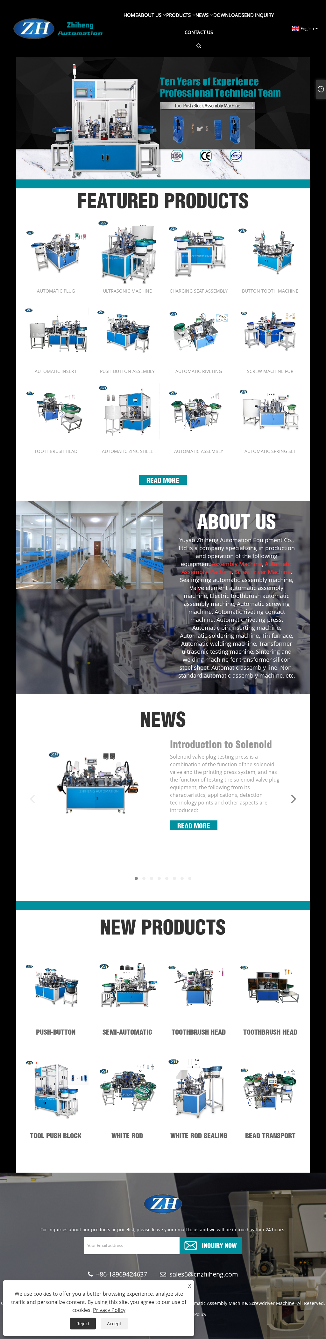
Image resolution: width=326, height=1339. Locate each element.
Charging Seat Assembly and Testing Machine (199, 291)
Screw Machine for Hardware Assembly (270, 371)
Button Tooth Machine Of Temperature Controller (270, 291)
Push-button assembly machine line (127, 371)
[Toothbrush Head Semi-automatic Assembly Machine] (198, 985)
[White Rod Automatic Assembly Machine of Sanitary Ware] (127, 1088)
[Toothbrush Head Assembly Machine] (269, 985)
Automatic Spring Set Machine (270, 451)
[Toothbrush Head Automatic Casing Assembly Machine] (55, 411)
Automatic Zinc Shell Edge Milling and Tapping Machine (127, 451)
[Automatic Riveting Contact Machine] (198, 331)
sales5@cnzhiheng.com (203, 1274)
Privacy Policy (109, 1310)
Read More (162, 480)
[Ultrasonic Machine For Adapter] (127, 251)
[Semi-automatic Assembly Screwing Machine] (127, 985)
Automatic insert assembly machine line (55, 371)
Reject (82, 1324)
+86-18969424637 (121, 1274)
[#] (89, 545)
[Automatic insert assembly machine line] (55, 331)
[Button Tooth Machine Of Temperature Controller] (269, 251)
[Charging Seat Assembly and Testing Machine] (198, 251)
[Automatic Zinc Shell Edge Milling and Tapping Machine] (127, 411)
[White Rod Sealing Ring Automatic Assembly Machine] (198, 1088)
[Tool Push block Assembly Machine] (55, 1088)
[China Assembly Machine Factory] (163, 117)
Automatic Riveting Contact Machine (198, 371)
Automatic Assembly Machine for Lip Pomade (199, 451)
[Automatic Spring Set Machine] (269, 411)
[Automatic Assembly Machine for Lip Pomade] (198, 411)
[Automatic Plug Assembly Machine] (55, 251)
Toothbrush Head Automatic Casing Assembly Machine (56, 451)
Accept (114, 1324)
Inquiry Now (219, 1245)
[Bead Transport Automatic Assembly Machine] (269, 1088)
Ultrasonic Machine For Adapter (127, 291)
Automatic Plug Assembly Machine (56, 291)
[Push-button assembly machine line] (127, 331)
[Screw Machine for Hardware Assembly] (269, 331)
